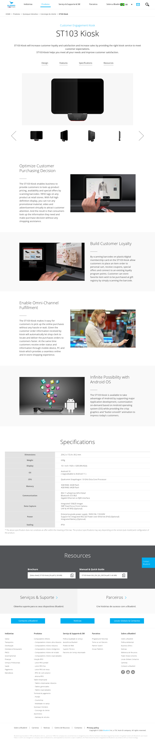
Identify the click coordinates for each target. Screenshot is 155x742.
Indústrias (9, 633)
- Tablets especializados (42, 690)
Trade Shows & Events (129, 656)
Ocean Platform (97, 649)
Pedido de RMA (68, 646)
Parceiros (96, 633)
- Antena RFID (39, 676)
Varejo (7, 639)
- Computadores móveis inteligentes (47, 649)
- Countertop (38, 700)
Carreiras (124, 663)
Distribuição (9, 646)
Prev (13, 136)
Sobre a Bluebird (128, 633)
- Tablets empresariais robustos (45, 683)
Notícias (124, 649)
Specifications (85, 63)
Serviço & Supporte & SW (74, 633)
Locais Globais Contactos (130, 659)
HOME (8, 14)
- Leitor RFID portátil (41, 663)
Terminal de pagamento (42, 693)
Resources (108, 63)
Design (45, 63)
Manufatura (9, 673)
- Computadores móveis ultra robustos (47, 642)
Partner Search (97, 646)
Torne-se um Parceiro (99, 642)
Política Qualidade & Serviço (73, 639)
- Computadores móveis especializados (48, 656)
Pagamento (9, 669)
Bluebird (106, 730)
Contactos (78, 728)
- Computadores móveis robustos (46, 646)
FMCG (7, 652)
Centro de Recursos (62, 728)
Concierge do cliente (48, 14)
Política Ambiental (127, 642)
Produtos (16, 14)
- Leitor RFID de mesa (41, 669)
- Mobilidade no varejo (42, 703)
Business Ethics (126, 646)
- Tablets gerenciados (41, 686)
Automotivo (38, 714)
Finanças (8, 659)
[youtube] (128, 672)
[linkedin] (133, 672)
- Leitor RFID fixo (40, 666)
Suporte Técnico (69, 649)
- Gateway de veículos (41, 717)
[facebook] (123, 672)
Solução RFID (38, 659)
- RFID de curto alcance (42, 673)
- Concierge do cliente (42, 710)
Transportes (9, 642)
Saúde (7, 666)
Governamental (10, 656)
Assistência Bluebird (70, 642)
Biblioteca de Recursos (129, 652)
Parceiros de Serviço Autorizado (74, 652)
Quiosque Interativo (30, 14)
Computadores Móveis (42, 639)
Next (141, 136)
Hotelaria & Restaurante (13, 649)
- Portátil (37, 697)
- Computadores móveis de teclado (46, 652)
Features (63, 63)
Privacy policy (93, 728)
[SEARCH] (147, 4)
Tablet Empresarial (40, 680)
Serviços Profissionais (12, 663)
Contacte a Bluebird (128, 666)
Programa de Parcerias (100, 639)
